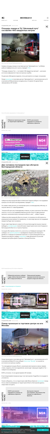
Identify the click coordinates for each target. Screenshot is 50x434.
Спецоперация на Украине (13, 286)
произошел (9, 79)
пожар (9, 130)
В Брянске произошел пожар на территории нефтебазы (16, 120)
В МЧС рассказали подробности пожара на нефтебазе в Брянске (34, 121)
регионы (10, 289)
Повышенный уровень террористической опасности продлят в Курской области (36, 277)
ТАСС (29, 68)
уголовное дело (12, 226)
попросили (22, 236)
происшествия (4, 130)
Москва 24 (25, 18)
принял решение (15, 233)
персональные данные (6, 430)
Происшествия (15, 25)
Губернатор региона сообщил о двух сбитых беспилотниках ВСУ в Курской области (17, 277)
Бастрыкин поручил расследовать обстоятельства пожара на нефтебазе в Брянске (36, 393)
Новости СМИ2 (5, 152)
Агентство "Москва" (30, 361)
